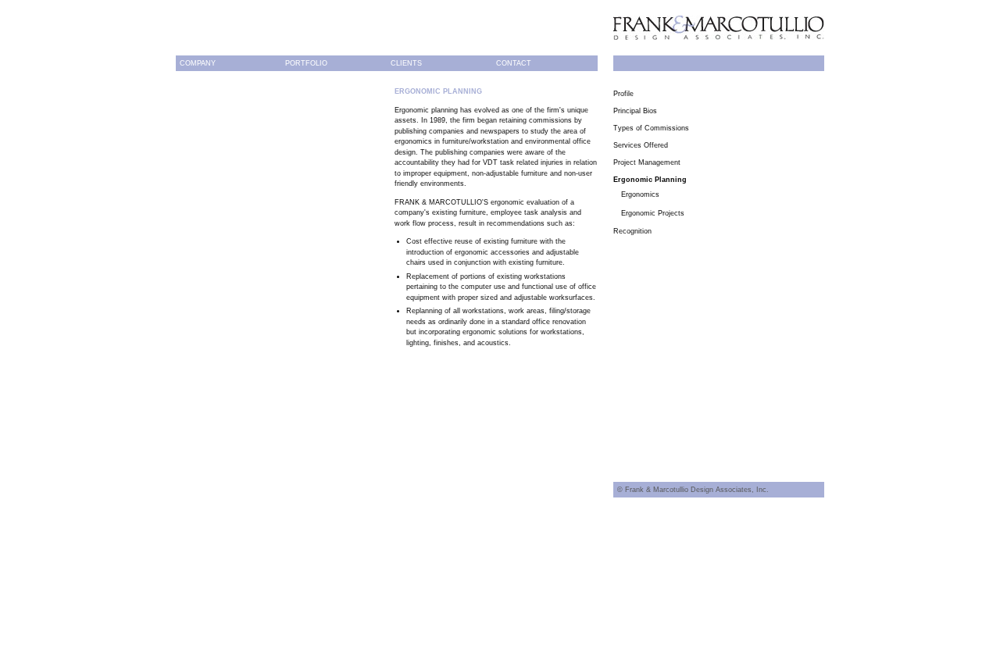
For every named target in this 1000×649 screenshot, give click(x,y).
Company (198, 63)
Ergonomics (640, 194)
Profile (623, 94)
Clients (406, 63)
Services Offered (640, 145)
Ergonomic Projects (652, 213)
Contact (513, 63)
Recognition (632, 231)
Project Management (646, 162)
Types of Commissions (651, 128)
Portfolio (306, 63)
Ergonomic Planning (650, 180)
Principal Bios (635, 111)
